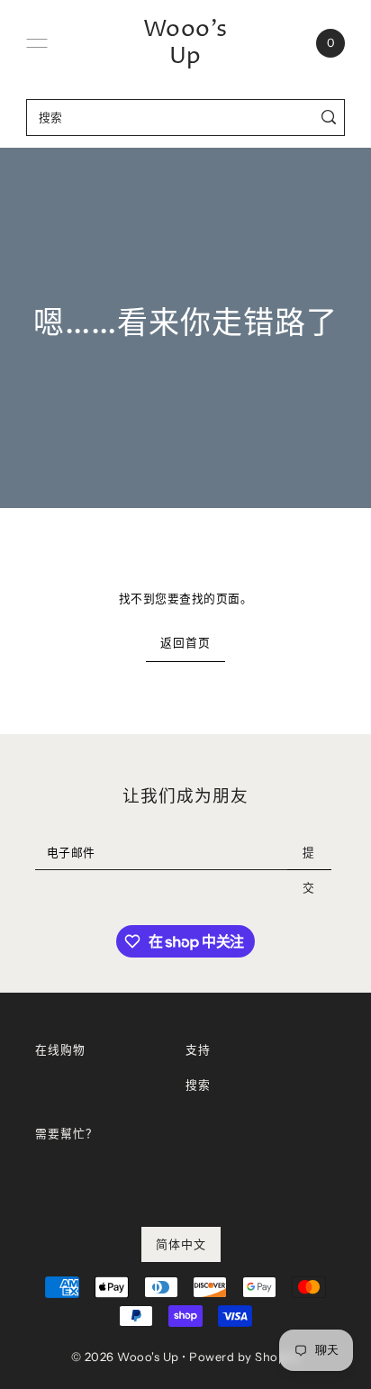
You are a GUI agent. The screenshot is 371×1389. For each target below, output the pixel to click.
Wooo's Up (185, 43)
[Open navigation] (37, 43)
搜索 (198, 1085)
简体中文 (181, 1244)
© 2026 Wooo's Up (125, 1356)
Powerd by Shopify (245, 1356)
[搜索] (328, 117)
